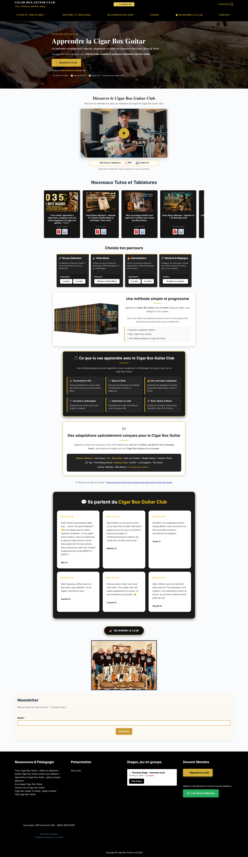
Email (20, 717)
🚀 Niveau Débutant (70, 258)
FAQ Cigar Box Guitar (25, 794)
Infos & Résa (136, 781)
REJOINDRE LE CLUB (124, 630)
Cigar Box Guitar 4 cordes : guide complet (35, 791)
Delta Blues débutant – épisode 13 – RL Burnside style (178, 216)
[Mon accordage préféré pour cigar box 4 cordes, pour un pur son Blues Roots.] (139, 202)
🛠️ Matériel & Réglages (174, 258)
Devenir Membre (196, 762)
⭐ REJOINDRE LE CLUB (189, 15)
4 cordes (79, 281)
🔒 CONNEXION (124, 4)
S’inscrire (124, 731)
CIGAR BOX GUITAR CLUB (35, 2)
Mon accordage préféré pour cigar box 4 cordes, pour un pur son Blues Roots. (139, 218)
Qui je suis (76, 770)
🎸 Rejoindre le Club (66, 62)
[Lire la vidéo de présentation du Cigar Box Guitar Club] (124, 133)
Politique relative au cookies (49, 837)
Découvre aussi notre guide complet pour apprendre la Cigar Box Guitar (139, 482)
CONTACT (225, 15)
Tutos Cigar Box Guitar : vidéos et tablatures (37, 770)
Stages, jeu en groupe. (144, 762)
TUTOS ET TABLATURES (30, 15)
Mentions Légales (49, 834)
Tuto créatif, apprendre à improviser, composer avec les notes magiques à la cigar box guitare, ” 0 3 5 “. (62, 219)
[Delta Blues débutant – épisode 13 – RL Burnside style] (178, 202)
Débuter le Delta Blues (107, 281)
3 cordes (66, 281)
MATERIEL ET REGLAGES (77, 15)
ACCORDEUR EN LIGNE (120, 15)
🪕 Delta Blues (101, 258)
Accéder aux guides (175, 281)
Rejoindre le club (197, 772)
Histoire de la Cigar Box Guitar (30, 787)
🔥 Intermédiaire (136, 258)
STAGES (154, 15)
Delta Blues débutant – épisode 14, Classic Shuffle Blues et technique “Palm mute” (100, 218)
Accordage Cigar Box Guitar (28, 784)
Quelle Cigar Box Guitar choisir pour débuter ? (37, 774)
